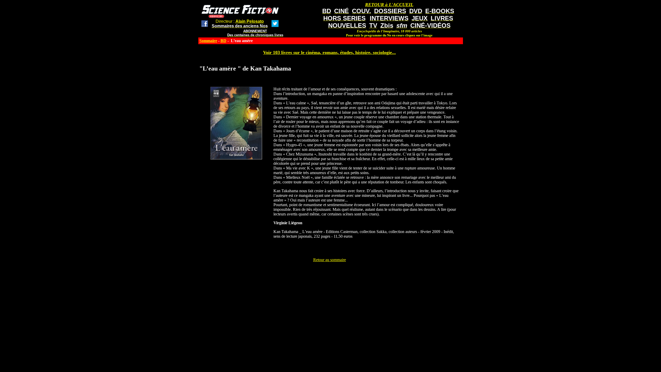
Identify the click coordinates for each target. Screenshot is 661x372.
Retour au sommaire (329, 260)
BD (223, 40)
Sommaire (208, 40)
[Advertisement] (329, 273)
